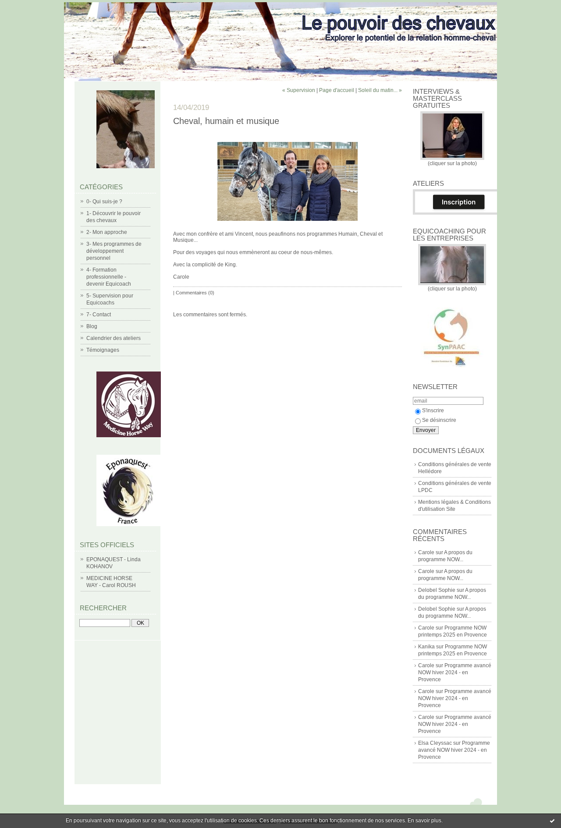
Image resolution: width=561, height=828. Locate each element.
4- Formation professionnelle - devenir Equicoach (108, 277)
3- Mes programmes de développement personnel (114, 251)
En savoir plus (424, 820)
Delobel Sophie (436, 590)
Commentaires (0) (195, 292)
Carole (426, 552)
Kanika (426, 647)
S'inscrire (433, 410)
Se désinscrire (439, 420)
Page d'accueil (336, 90)
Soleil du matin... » (380, 90)
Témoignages (102, 350)
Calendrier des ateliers (113, 338)
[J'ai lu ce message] (552, 820)
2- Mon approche (106, 232)
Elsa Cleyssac (435, 743)
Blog (91, 326)
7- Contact (98, 314)
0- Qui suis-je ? (104, 201)
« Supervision (298, 90)
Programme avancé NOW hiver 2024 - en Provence (454, 672)
